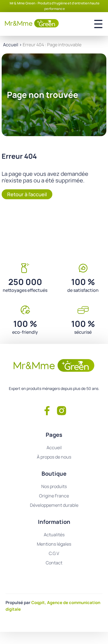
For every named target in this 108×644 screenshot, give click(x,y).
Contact (54, 563)
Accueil (10, 45)
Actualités (54, 535)
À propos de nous (54, 457)
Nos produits (54, 486)
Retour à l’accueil (27, 194)
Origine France (54, 496)
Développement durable (54, 505)
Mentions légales (54, 544)
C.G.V (54, 553)
